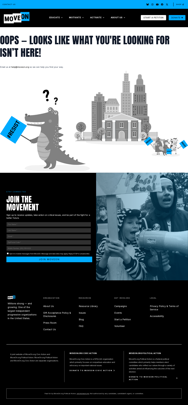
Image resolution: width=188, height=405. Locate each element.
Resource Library (88, 306)
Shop (179, 4)
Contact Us (9, 4)
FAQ (81, 326)
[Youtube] (157, 4)
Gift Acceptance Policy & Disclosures (57, 314)
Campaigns (120, 306)
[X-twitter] (167, 4)
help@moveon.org (20, 67)
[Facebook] (162, 4)
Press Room (50, 322)
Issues (82, 312)
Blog (81, 319)
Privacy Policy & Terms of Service (164, 308)
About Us (48, 306)
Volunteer (119, 326)
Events (118, 312)
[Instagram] (152, 4)
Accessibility (157, 316)
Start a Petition (122, 319)
